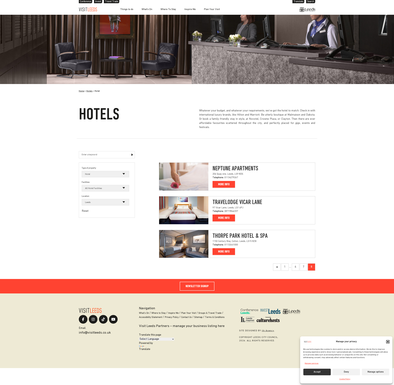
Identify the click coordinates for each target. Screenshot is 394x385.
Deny (346, 372)
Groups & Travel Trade (209, 313)
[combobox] (105, 174)
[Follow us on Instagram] (93, 319)
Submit (132, 154)
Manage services (311, 363)
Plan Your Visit (212, 9)
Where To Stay (168, 9)
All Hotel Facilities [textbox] (93, 188)
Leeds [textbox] (88, 202)
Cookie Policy (344, 379)
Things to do (126, 9)
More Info (223, 184)
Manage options (376, 372)
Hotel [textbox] (87, 174)
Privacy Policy (172, 317)
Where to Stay (158, 313)
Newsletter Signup (197, 286)
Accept (317, 372)
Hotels (89, 91)
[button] (387, 341)
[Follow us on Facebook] (83, 319)
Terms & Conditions (215, 317)
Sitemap (198, 317)
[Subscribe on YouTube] (113, 319)
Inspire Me (190, 9)
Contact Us (186, 317)
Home (81, 91)
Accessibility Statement (150, 317)
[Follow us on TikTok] (103, 319)
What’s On (147, 9)
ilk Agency (268, 331)
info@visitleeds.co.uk (95, 333)
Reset (85, 211)
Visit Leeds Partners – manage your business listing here (182, 326)
